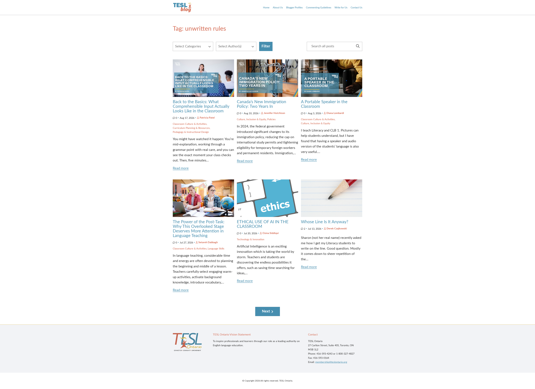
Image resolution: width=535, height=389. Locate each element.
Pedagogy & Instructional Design (191, 132)
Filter (266, 46)
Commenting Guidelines (318, 7)
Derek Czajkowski (337, 228)
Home (266, 7)
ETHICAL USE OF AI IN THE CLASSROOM (262, 224)
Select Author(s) (229, 46)
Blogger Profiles (294, 7)
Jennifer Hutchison (274, 113)
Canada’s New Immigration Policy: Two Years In (261, 104)
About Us (278, 7)
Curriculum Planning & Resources (191, 128)
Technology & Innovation (250, 239)
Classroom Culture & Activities (190, 124)
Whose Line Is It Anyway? (324, 222)
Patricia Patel (207, 118)
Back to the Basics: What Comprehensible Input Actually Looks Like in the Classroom (201, 106)
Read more (181, 168)
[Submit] (357, 46)
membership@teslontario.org (331, 362)
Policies (271, 119)
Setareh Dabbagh (208, 242)
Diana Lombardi (335, 113)
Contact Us (356, 7)
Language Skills (216, 248)
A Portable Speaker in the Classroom (324, 104)
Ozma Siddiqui (270, 233)
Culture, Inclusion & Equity (251, 119)
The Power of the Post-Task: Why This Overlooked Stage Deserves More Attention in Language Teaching (198, 229)
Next (266, 311)
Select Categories (188, 46)
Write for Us (341, 7)
